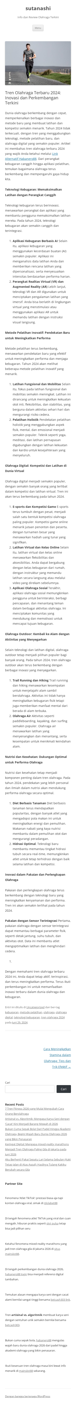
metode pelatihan (31, 1012)
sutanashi (38, 8)
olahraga (48, 1012)
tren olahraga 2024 (53, 1017)
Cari (7, 1082)
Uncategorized (35, 1007)
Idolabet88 (50, 1203)
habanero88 (43, 1340)
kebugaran (12, 1012)
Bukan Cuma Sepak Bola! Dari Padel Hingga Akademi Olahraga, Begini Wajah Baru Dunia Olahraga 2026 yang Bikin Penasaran (38, 1134)
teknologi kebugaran (27, 1017)
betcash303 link (60, 1300)
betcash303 (12, 1325)
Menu (38, 27)
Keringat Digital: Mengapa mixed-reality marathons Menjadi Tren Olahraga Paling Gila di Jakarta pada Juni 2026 (37, 1149)
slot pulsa (52, 1223)
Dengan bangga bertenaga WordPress (27, 1396)
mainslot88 (26, 1371)
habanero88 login (16, 1274)
